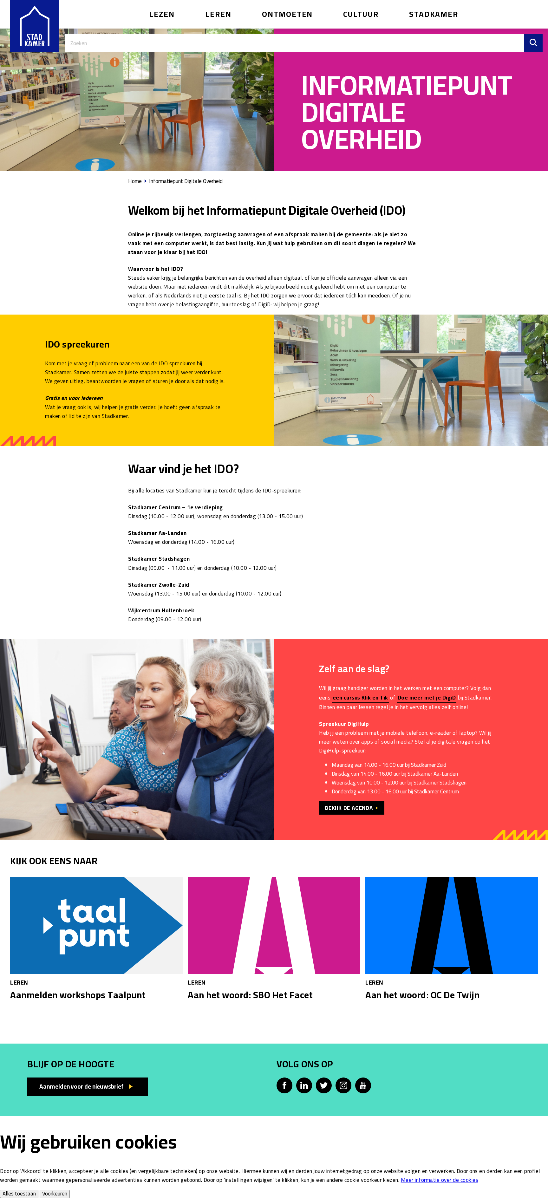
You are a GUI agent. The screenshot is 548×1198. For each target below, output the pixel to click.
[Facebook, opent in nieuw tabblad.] (284, 1085)
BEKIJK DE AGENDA (349, 808)
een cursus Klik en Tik (360, 698)
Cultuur (361, 14)
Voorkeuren (54, 1194)
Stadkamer (433, 14)
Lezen (162, 14)
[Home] (34, 26)
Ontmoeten (287, 14)
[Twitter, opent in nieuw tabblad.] (324, 1085)
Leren (218, 14)
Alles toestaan (19, 1194)
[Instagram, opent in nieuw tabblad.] (343, 1085)
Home (135, 181)
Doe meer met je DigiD (427, 698)
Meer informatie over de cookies (440, 1180)
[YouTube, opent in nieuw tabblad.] (363, 1085)
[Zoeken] (533, 43)
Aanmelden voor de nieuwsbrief (81, 1086)
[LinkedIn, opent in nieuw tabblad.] (304, 1085)
